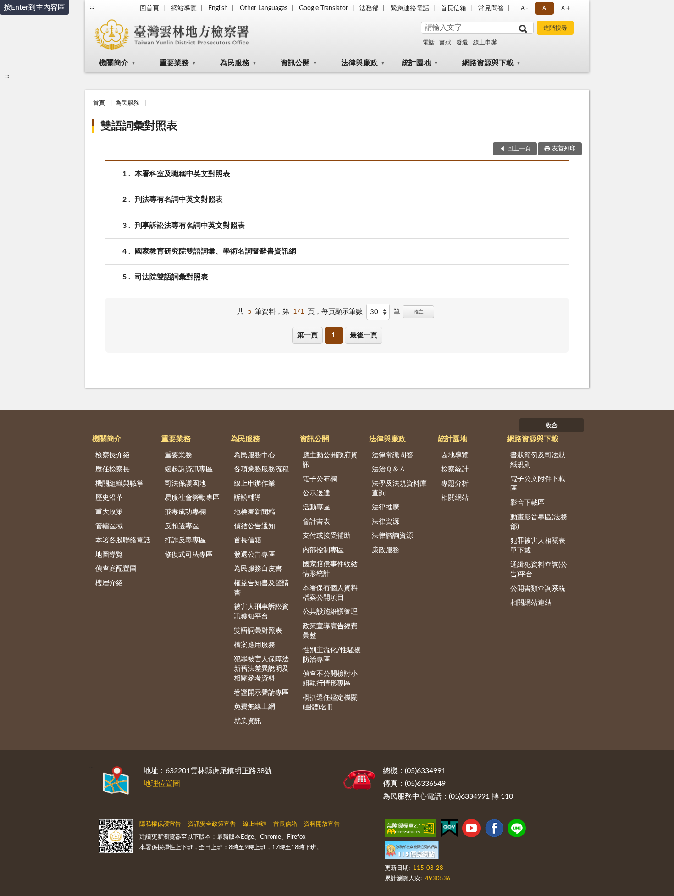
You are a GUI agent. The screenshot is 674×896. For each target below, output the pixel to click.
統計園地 (416, 62)
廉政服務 (385, 550)
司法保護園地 (185, 483)
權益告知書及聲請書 (261, 588)
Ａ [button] (544, 8)
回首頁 (149, 8)
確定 (419, 311)
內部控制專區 (323, 550)
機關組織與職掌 (119, 483)
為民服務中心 (254, 455)
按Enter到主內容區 (34, 7)
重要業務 (174, 62)
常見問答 (491, 8)
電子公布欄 (320, 479)
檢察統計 (455, 469)
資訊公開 (295, 62)
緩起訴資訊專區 (189, 469)
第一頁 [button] (307, 335)
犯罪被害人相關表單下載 (537, 545)
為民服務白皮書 (258, 568)
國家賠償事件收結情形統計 (330, 569)
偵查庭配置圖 (116, 568)
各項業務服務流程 (261, 469)
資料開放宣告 (322, 824)
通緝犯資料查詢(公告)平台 (538, 569)
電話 (429, 43)
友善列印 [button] (564, 149)
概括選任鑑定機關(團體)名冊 (330, 702)
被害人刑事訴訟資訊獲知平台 (261, 611)
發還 (462, 43)
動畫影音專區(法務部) (538, 522)
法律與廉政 (359, 62)
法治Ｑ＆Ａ (389, 469)
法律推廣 (385, 507)
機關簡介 (113, 62)
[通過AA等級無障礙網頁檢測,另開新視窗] (410, 830)
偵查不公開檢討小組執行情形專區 (330, 678)
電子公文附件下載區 (537, 484)
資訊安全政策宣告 (212, 824)
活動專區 (316, 507)
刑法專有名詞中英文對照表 (179, 199)
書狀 (445, 43)
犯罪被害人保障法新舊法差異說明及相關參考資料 (261, 669)
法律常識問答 (392, 455)
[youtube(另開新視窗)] (471, 830)
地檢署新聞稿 (254, 512)
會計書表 (316, 521)
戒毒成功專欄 (185, 512)
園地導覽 (455, 455)
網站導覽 (184, 8)
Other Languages (263, 8)
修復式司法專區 (189, 554)
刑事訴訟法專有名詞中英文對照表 (190, 225)
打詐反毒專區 (185, 540)
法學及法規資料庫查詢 (399, 488)
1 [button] (333, 335)
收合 (552, 426)
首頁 (99, 103)
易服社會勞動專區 (192, 497)
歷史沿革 (109, 497)
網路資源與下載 (488, 62)
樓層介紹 (109, 583)
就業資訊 (247, 721)
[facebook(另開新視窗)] (494, 830)
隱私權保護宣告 (160, 824)
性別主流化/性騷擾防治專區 (332, 655)
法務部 (369, 8)
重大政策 (109, 512)
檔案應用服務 (254, 645)
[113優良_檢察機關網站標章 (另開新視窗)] (412, 852)
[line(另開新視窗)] (517, 830)
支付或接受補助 (327, 535)
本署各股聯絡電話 (122, 540)
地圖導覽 (109, 554)
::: (92, 7)
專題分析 (455, 483)
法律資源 (385, 521)
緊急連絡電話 (410, 8)
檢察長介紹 (112, 455)
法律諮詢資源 (392, 535)
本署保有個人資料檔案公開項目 (330, 593)
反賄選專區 (182, 526)
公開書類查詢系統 (537, 588)
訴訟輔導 (247, 497)
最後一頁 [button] (363, 335)
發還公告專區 (254, 554)
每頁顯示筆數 (342, 311)
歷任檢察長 (112, 469)
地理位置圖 (162, 783)
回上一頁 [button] (519, 149)
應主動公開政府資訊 (330, 460)
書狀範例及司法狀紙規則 (537, 460)
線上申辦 (485, 43)
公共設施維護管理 (330, 611)
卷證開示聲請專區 (261, 692)
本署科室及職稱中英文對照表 (182, 173)
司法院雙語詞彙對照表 (171, 277)
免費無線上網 (254, 706)
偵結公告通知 (254, 526)
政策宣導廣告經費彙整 (330, 631)
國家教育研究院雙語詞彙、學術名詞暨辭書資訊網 (215, 251)
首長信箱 (453, 8)
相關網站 (455, 497)
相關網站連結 (531, 602)
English (218, 8)
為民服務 (234, 62)
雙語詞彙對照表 (138, 126)
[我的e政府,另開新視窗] (449, 830)
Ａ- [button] (523, 8)
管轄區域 (109, 526)
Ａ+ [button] (565, 8)
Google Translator (323, 8)
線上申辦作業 (254, 483)
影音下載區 (527, 502)
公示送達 (316, 493)
